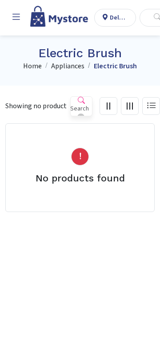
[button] (16, 18)
